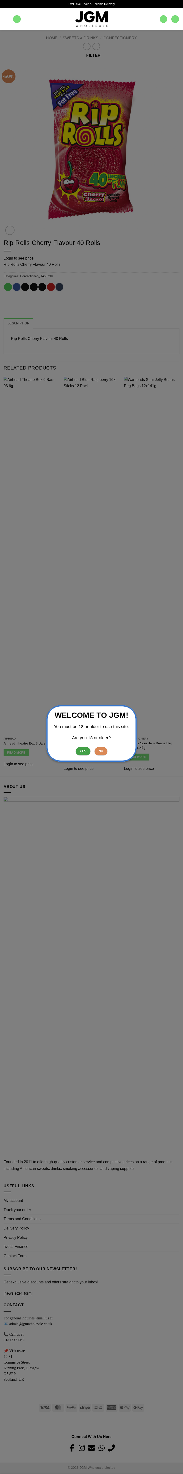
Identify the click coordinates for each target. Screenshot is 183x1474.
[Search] (17, 19)
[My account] (163, 19)
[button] (6, 19)
